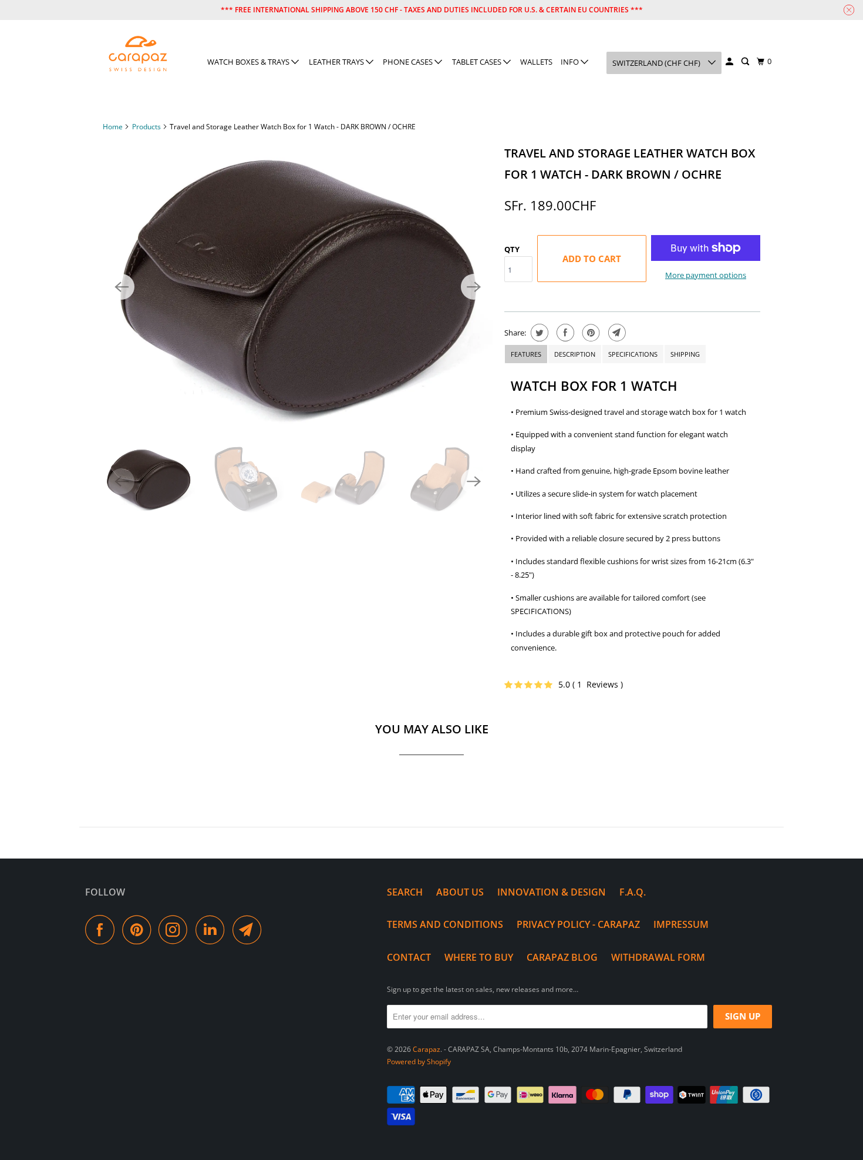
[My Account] (730, 62)
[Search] (746, 62)
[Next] (474, 287)
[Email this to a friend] (615, 332)
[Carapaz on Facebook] (102, 929)
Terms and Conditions (445, 924)
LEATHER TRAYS (337, 61)
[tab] (526, 354)
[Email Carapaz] (250, 929)
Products (146, 127)
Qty (512, 249)
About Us (460, 892)
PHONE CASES (408, 61)
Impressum (681, 924)
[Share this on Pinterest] (589, 332)
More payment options (705, 275)
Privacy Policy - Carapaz (578, 924)
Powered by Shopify (419, 1062)
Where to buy (478, 957)
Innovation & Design (551, 892)
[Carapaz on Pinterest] (139, 929)
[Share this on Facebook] (564, 332)
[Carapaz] (138, 54)
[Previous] (121, 287)
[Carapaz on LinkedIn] (213, 929)
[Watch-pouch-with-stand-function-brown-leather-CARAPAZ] (298, 286)
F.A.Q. (632, 892)
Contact (409, 957)
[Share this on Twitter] (538, 332)
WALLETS (536, 61)
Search (405, 892)
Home (113, 127)
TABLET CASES (477, 61)
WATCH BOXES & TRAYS (249, 61)
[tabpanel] (632, 520)
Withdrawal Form (658, 957)
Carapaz (426, 1049)
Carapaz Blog (562, 957)
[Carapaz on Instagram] (176, 929)
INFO (571, 61)
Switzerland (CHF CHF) (657, 63)
